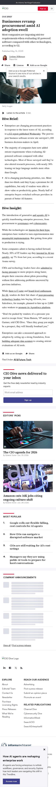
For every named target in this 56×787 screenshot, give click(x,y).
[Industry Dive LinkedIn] (4, 668)
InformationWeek (32, 717)
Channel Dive (30, 709)
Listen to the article (19, 113)
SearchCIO (29, 722)
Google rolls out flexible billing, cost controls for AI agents (29, 524)
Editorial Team (8, 688)
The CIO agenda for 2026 (20, 452)
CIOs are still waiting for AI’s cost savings (30, 547)
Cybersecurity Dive (33, 713)
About (5, 684)
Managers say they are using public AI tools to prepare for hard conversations (28, 560)
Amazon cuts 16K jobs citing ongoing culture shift (22, 498)
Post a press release (21, 645)
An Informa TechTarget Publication (28, 3)
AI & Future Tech (22, 359)
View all (6, 645)
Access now (11, 781)
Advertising (29, 684)
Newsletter (7, 697)
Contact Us (7, 693)
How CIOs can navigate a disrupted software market (26, 536)
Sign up (43, 9)
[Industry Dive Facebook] (10, 668)
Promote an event (32, 697)
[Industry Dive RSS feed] (21, 668)
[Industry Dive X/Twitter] (15, 668)
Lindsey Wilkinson (17, 56)
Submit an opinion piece (35, 693)
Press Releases (9, 709)
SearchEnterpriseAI (33, 726)
